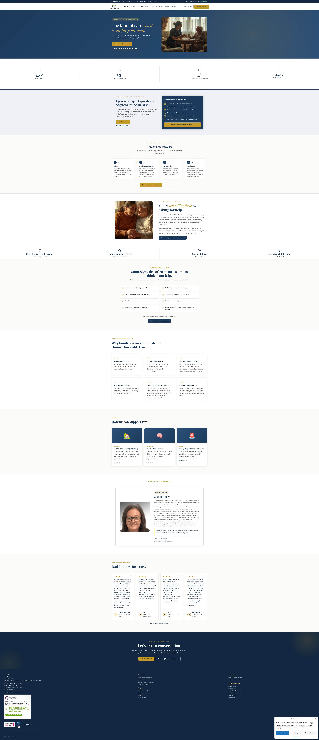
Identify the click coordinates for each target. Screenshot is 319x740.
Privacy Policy (296, 737)
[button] (316, 719)
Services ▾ (133, 6)
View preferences (310, 733)
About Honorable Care (144, 690)
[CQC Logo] (10, 699)
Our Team (159, 6)
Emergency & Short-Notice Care (146, 682)
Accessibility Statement (234, 690)
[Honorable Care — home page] (114, 7)
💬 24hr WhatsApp (202, 1)
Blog (152, 6)
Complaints (231, 693)
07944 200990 (279, 256)
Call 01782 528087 (171, 185)
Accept (282, 733)
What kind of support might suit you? (125, 48)
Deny (296, 733)
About (126, 6)
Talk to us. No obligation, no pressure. (182, 124)
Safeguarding (232, 695)
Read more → (118, 462)
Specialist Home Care (143, 680)
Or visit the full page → (122, 125)
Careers (166, 6)
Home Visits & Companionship (145, 677)
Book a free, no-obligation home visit (172, 238)
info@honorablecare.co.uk (165, 541)
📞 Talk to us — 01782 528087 (159, 321)
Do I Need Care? (143, 6)
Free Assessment (201, 6)
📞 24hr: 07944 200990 (190, 1)
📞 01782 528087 (187, 6)
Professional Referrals (143, 684)
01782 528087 (162, 538)
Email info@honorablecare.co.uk (168, 659)
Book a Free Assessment (122, 44)
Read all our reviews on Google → (159, 623)
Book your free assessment (151, 185)
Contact (173, 6)
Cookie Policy (232, 688)
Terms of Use (231, 697)
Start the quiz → (123, 122)
